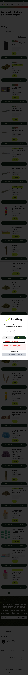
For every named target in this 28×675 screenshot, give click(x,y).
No (10, 331)
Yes (17, 331)
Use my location (15, 351)
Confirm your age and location (14, 354)
